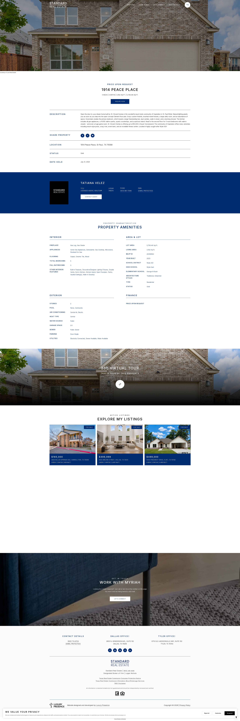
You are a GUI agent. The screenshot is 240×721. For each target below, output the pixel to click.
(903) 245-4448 (129, 671)
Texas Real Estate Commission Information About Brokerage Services (120, 681)
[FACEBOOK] (125, 650)
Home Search (144, 5)
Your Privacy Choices (120, 719)
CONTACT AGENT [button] (91, 197)
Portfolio (131, 5)
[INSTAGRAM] (110, 650)
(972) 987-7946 (126, 191)
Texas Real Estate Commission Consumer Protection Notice (120, 678)
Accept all (229, 713)
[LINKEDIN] (130, 650)
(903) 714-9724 (174, 5)
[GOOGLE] (120, 650)
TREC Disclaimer (120, 683)
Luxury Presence (103, 705)
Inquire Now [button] (120, 101)
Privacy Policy (185, 705)
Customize (218, 713)
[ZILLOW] (115, 650)
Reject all (206, 713)
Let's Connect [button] (120, 599)
